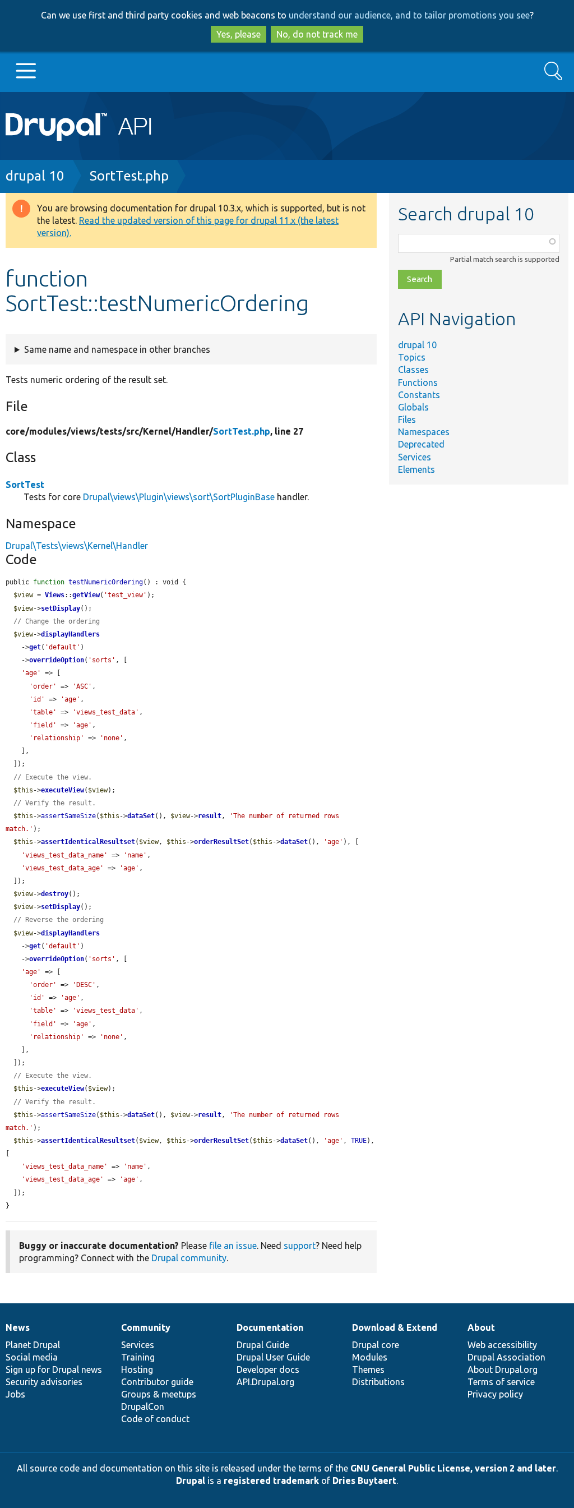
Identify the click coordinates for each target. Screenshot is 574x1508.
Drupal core (375, 1345)
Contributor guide (157, 1382)
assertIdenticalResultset (88, 842)
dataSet (141, 816)
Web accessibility (502, 1345)
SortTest (25, 484)
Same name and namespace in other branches (117, 349)
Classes (413, 370)
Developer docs (268, 1369)
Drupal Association (506, 1357)
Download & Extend (394, 1327)
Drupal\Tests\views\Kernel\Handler (77, 546)
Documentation (270, 1327)
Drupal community (188, 1258)
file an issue (233, 1245)
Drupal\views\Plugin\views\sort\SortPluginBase (179, 497)
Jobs (15, 1394)
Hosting (137, 1369)
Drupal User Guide (273, 1357)
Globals (413, 407)
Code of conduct (155, 1419)
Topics (411, 357)
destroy (54, 894)
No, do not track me (317, 34)
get (35, 647)
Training (138, 1357)
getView (86, 595)
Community (145, 1327)
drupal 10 (35, 175)
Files (407, 419)
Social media (32, 1357)
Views (54, 595)
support (300, 1245)
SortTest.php (129, 175)
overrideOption (56, 660)
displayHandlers (70, 634)
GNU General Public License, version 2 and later (453, 1468)
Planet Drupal (33, 1345)
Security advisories (44, 1382)
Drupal (190, 1480)
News (18, 1327)
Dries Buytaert (364, 1480)
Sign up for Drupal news (54, 1369)
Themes (368, 1369)
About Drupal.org (502, 1369)
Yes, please (238, 34)
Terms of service (501, 1382)
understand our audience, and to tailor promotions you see (409, 15)
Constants (419, 395)
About (481, 1327)
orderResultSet (221, 842)
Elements (416, 469)
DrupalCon (142, 1406)
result (209, 816)
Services (414, 457)
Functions (418, 382)
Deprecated (421, 444)
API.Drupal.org (265, 1382)
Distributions (378, 1382)
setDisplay (60, 608)
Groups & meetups (158, 1394)
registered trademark (271, 1480)
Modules (369, 1357)
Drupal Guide (263, 1345)
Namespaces (424, 432)
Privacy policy (495, 1394)
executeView (62, 790)
